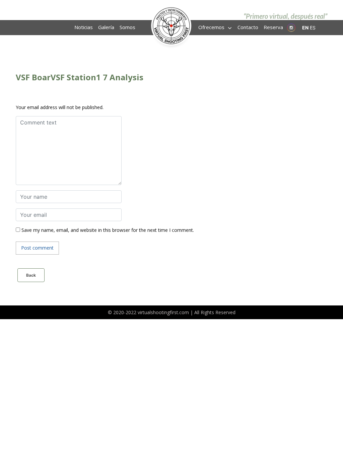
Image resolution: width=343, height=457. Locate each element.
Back (31, 275)
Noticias (83, 27)
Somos (127, 27)
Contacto (247, 27)
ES (313, 27)
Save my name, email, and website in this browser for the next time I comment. (107, 230)
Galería (106, 27)
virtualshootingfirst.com (163, 312)
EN (305, 27)
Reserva (273, 27)
